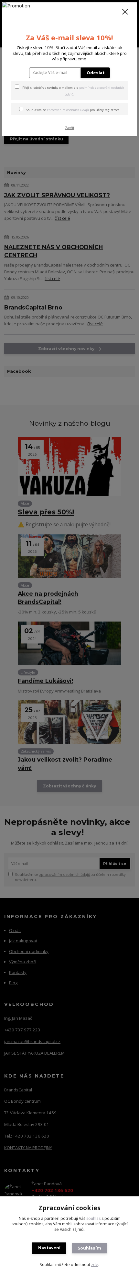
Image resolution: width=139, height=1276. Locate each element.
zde (94, 1264)
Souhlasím (89, 1248)
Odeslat (95, 72)
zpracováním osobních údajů (68, 110)
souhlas (93, 1218)
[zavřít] (125, 12)
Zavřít (69, 128)
